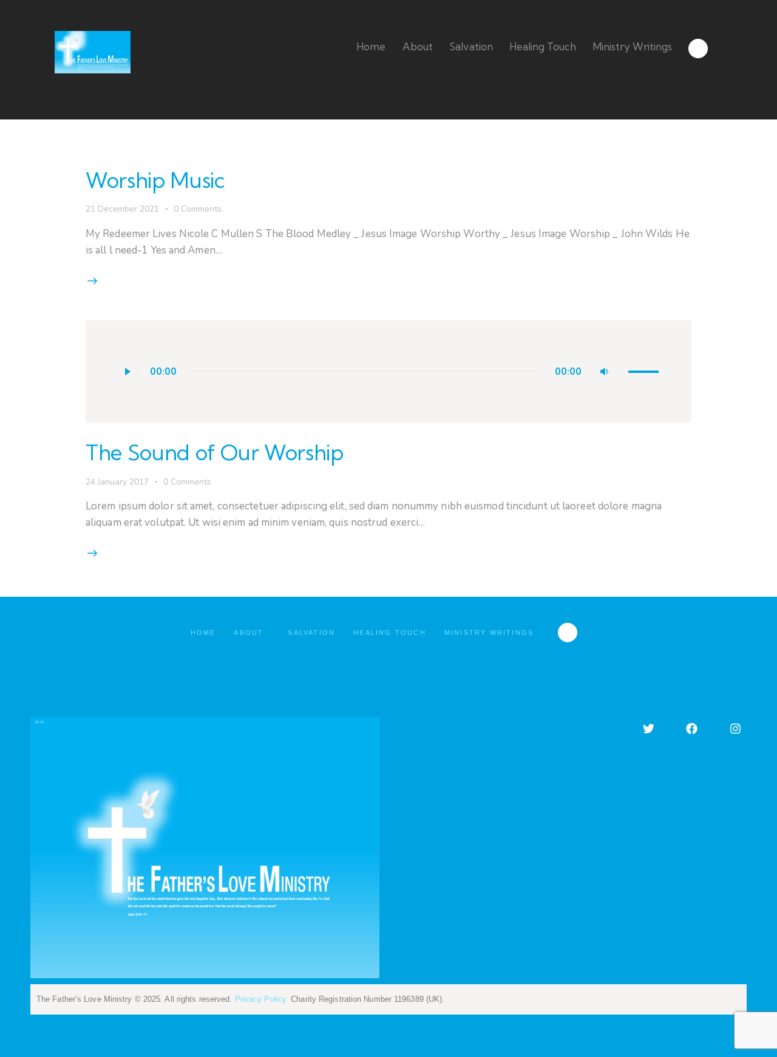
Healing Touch (389, 632)
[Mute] (604, 372)
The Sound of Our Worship (215, 452)
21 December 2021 (122, 209)
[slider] (645, 370)
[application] (389, 372)
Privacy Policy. (262, 999)
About (248, 632)
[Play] (127, 372)
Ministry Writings (489, 632)
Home (203, 632)
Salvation (311, 632)
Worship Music (155, 180)
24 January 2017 (117, 482)
